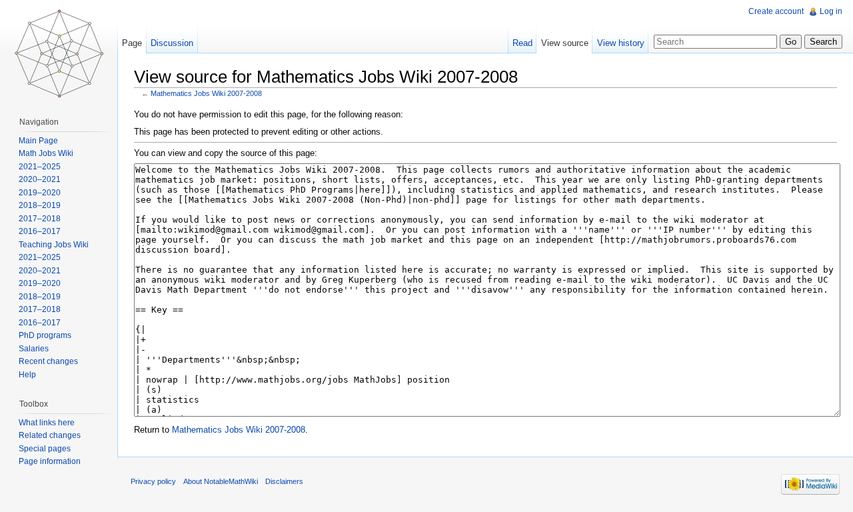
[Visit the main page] (58, 53)
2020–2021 (40, 179)
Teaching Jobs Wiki (54, 244)
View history (620, 43)
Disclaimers (284, 481)
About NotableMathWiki (220, 481)
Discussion (172, 43)
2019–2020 (40, 192)
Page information (50, 461)
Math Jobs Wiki (46, 153)
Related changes (50, 435)
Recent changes (48, 361)
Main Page (38, 140)
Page (132, 43)
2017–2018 (40, 218)
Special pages (45, 448)
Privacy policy (153, 481)
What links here (47, 422)
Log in (831, 11)
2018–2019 (40, 205)
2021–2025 (40, 166)
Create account (776, 11)
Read (522, 43)
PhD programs (45, 335)
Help (27, 374)
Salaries (34, 348)
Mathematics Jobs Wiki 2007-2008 (206, 93)
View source (564, 43)
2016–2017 (40, 231)
